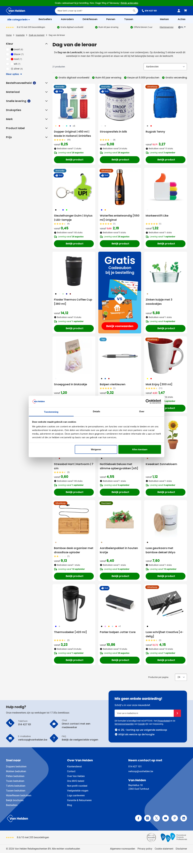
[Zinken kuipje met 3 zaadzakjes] (166, 271)
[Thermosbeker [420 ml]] (74, 604)
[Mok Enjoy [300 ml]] (166, 356)
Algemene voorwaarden (122, 848)
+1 (120, 626)
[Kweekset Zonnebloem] (166, 436)
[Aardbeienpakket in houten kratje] (120, 520)
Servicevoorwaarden (124, 724)
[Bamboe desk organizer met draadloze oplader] (74, 520)
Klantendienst (74, 766)
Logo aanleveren (76, 795)
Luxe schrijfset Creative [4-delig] (165, 634)
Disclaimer (181, 848)
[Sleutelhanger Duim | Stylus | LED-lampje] (74, 187)
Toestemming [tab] (51, 412)
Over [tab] (141, 411)
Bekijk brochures (15, 800)
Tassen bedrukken (15, 790)
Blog (69, 805)
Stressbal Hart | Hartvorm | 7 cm (73, 466)
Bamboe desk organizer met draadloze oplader (73, 550)
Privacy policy (145, 848)
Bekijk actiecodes (129, 3)
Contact (71, 771)
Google (141, 724)
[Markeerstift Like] (166, 187)
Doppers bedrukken (16, 766)
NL (182, 27)
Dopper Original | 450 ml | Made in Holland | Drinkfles (72, 134)
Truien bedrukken (15, 781)
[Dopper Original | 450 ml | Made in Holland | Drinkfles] (74, 103)
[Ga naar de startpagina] (15, 10)
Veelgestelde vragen (77, 790)
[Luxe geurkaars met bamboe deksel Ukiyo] (166, 520)
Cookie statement (164, 848)
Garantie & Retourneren (79, 800)
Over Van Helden (76, 776)
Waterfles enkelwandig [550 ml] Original (119, 218)
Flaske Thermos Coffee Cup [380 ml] (73, 302)
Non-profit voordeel (77, 785)
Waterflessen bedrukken (18, 795)
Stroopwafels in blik (113, 131)
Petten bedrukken (15, 776)
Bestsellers (11, 805)
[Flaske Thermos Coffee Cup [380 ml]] (74, 271)
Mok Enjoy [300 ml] (159, 384)
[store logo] (50, 818)
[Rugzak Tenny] (166, 103)
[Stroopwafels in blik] (120, 103)
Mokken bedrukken (16, 771)
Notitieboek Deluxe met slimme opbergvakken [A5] (119, 466)
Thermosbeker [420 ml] (70, 632)
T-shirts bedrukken (15, 785)
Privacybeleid (163, 721)
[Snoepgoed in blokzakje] (74, 356)
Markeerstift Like (157, 215)
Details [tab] (96, 411)
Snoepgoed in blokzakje (70, 384)
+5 (74, 126)
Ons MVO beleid (75, 781)
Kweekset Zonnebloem (161, 464)
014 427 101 (151, 10)
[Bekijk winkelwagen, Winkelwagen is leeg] (185, 10)
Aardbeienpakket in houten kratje (119, 550)
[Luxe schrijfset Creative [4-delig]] (166, 604)
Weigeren (96, 449)
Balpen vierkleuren (112, 384)
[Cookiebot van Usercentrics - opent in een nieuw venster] (148, 401)
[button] (46, 44)
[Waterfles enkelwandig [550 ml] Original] (120, 187)
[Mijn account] (178, 10)
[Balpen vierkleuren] (120, 356)
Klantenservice (166, 27)
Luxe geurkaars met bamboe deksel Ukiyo (160, 550)
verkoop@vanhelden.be (140, 771)
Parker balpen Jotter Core (118, 632)
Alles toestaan (139, 449)
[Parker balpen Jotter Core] (120, 604)
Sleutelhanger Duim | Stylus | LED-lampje (73, 218)
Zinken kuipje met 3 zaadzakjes (159, 302)
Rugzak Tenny (155, 131)
